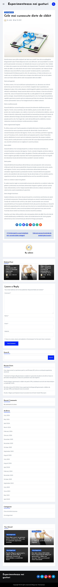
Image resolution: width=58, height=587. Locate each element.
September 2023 (9, 483)
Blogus (34, 584)
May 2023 (7, 495)
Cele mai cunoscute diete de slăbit (27, 15)
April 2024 (7, 467)
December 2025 (8, 439)
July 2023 (7, 487)
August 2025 (7, 455)
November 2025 (8, 443)
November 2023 (8, 475)
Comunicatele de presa (10, 511)
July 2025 (7, 459)
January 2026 (8, 435)
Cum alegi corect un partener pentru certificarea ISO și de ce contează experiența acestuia (11, 268)
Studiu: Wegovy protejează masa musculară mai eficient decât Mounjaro (25, 393)
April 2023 (7, 499)
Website (7, 331)
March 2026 (7, 427)
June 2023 (7, 491)
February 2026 (8, 431)
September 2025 (9, 451)
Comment (8, 293)
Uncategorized (9, 12)
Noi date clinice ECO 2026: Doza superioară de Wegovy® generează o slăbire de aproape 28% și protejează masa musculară (41, 556)
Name (7, 316)
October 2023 (8, 479)
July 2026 (7, 415)
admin (10, 20)
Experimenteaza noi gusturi (28, 4)
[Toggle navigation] (3, 4)
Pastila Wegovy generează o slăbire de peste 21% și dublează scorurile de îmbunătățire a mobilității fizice (45, 268)
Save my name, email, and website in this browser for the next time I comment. (28, 339)
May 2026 (7, 419)
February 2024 (8, 471)
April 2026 (7, 423)
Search (6, 352)
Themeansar (41, 584)
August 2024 (8, 463)
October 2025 (8, 447)
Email (6, 323)
